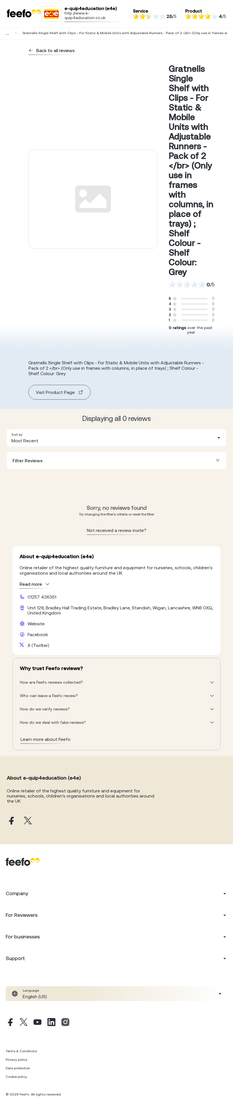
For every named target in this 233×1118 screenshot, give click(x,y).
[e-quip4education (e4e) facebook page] (11, 821)
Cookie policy (16, 1077)
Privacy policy (16, 1060)
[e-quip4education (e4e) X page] (28, 821)
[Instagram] (65, 1023)
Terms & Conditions (21, 1051)
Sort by (16, 435)
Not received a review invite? (116, 530)
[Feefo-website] (24, 13)
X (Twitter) (38, 645)
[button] (116, 437)
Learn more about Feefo (45, 739)
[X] (24, 1023)
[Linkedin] (51, 1023)
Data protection (18, 1068)
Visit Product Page (55, 392)
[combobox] (116, 437)
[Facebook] (10, 1023)
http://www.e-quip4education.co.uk (85, 15)
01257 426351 (42, 596)
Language (31, 990)
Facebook (38, 634)
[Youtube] (37, 1023)
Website (36, 623)
